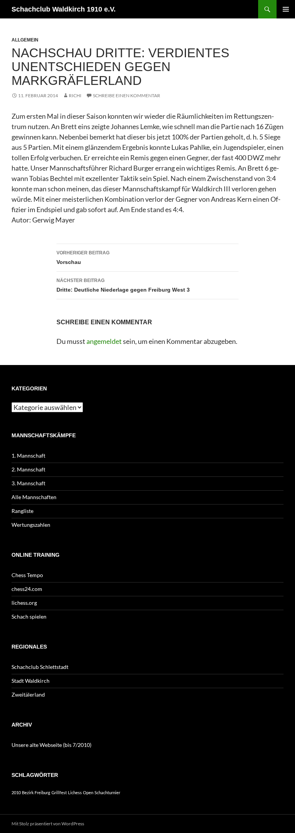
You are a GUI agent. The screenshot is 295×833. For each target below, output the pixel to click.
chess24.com (27, 589)
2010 (16, 792)
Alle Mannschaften (34, 497)
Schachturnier (107, 792)
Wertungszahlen (31, 524)
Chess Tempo (27, 575)
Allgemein (25, 40)
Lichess (75, 792)
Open (88, 792)
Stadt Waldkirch (31, 680)
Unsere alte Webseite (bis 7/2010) (51, 745)
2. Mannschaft (28, 469)
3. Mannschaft (28, 483)
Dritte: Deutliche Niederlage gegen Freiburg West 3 (123, 285)
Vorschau (82, 257)
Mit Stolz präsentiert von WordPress (48, 823)
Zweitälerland (28, 694)
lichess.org (24, 602)
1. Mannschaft (28, 455)
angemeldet (104, 341)
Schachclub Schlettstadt (40, 667)
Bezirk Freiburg (36, 792)
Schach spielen (29, 616)
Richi (75, 95)
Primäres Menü (286, 9)
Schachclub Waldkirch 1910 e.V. (64, 9)
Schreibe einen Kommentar (126, 95)
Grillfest (59, 792)
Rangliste (22, 511)
